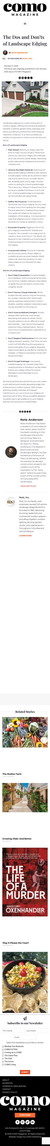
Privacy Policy (9, 1092)
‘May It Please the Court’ (15, 943)
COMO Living (10, 1065)
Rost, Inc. (28, 58)
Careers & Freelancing (14, 1086)
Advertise (7, 1083)
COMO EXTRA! (11, 1049)
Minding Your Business (14, 1046)
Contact (6, 1089)
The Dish (8, 1058)
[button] (25, 23)
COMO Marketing (33, 1137)
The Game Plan (11, 1056)
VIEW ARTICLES (28, 486)
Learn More (25, 535)
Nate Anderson (20, 53)
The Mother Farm (12, 774)
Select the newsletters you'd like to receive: (25, 1042)
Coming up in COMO (13, 1052)
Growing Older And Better (17, 838)
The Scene (9, 1061)
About (5, 1080)
